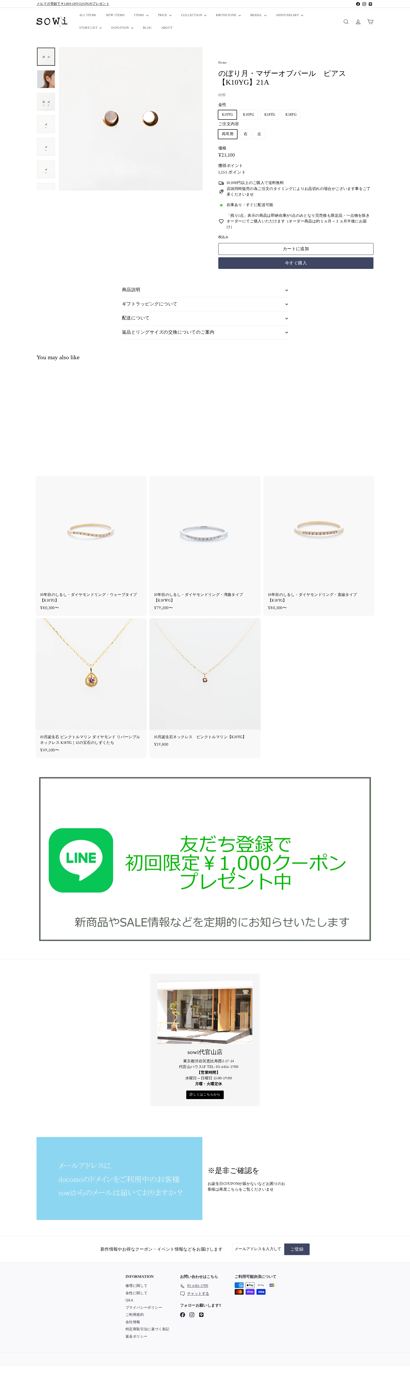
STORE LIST (88, 28)
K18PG (291, 114)
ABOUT (167, 28)
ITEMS (139, 15)
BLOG (147, 28)
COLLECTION (192, 15)
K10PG (248, 114)
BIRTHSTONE (226, 15)
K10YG (227, 114)
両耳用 (227, 134)
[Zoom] (130, 118)
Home (223, 62)
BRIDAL (256, 15)
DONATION (120, 28)
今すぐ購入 (296, 263)
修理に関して (136, 1286)
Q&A (129, 1300)
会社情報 (133, 1322)
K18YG (269, 114)
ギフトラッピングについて (149, 304)
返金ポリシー (136, 1336)
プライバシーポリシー (144, 1307)
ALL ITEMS (87, 15)
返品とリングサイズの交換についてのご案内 (168, 332)
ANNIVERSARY (288, 15)
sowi (222, 94)
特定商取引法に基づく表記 (147, 1329)
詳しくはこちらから (205, 1094)
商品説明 (131, 290)
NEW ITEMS (115, 15)
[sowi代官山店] (205, 1012)
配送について (136, 318)
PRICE (163, 15)
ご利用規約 (135, 1314)
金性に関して (136, 1293)
